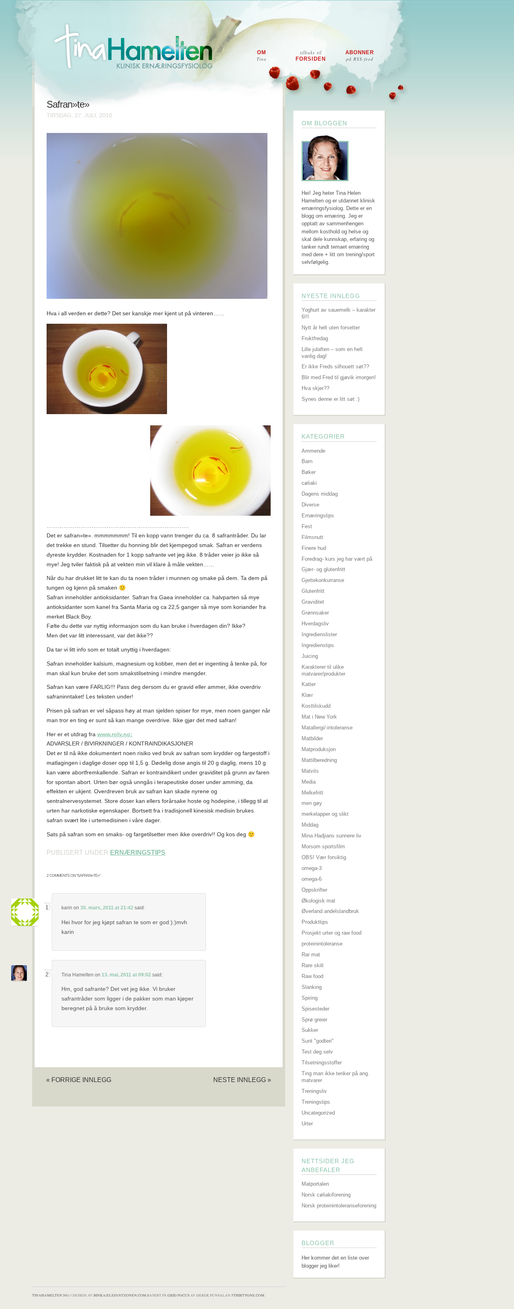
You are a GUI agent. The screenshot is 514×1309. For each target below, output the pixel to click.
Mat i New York (319, 717)
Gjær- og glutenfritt (323, 569)
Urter (307, 1124)
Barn (307, 461)
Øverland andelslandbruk (330, 911)
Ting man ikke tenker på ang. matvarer (335, 1076)
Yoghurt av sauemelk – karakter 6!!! (338, 313)
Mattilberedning (319, 760)
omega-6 (312, 879)
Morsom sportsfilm (323, 846)
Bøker (309, 472)
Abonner (359, 55)
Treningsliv (314, 1091)
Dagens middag (320, 494)
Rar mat (311, 955)
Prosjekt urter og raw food (331, 933)
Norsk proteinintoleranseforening (339, 1206)
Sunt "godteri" (318, 1041)
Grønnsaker (315, 613)
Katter (309, 684)
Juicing (310, 656)
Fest (307, 526)
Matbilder (312, 738)
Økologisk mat (318, 901)
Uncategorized (318, 1113)
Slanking (312, 987)
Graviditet (313, 602)
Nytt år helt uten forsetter (331, 328)
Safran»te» (68, 104)
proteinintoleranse (322, 944)
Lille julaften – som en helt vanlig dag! (332, 352)
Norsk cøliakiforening (326, 1195)
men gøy (312, 803)
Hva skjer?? (315, 388)
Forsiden (311, 55)
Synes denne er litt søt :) (330, 399)
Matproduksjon (319, 749)
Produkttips (315, 922)
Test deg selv (317, 1052)
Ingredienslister (319, 634)
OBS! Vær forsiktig (324, 857)
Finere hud (314, 548)
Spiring (310, 998)
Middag (310, 825)
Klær (307, 695)
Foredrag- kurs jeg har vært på (337, 559)
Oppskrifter (314, 890)
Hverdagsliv (315, 624)
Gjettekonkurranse (323, 580)
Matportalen (315, 1184)
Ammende (313, 451)
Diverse (310, 505)
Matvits (310, 771)
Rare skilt (313, 965)
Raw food (312, 976)
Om (262, 55)
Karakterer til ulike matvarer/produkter (323, 670)
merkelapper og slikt (325, 814)
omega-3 (312, 868)
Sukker (310, 1030)
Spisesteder (315, 1009)
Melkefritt (312, 793)
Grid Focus (178, 1295)
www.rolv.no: (115, 734)
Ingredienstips (318, 645)
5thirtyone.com (247, 1295)
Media (309, 782)
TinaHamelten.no (50, 1295)
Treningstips (316, 1102)
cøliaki (309, 483)
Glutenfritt (313, 591)
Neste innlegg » (242, 1079)
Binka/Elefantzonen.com (120, 1295)
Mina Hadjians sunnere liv (331, 836)
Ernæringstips (137, 852)
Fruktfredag (315, 338)
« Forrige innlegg (78, 1079)
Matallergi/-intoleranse (327, 728)
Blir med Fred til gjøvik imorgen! (339, 377)
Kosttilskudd (316, 706)
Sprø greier (314, 1020)
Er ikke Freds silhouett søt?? (335, 366)
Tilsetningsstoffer (322, 1063)
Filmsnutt (312, 537)
